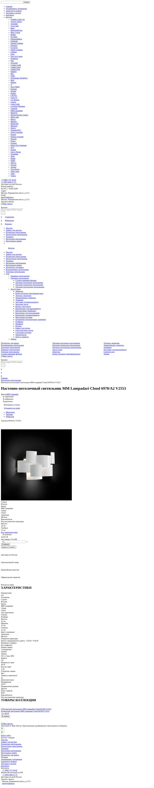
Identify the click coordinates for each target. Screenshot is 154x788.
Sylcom (13, 165)
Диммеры (19, 300)
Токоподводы (20, 335)
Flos (12, 61)
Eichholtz (14, 41)
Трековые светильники (20, 276)
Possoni (13, 139)
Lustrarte (14, 108)
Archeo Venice (16, 22)
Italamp (13, 82)
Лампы (13, 339)
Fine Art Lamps (16, 56)
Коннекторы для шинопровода (28, 309)
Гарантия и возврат (14, 11)
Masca (13, 119)
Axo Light (15, 26)
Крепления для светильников (27, 313)
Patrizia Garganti (17, 137)
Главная (9, 6)
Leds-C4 (14, 98)
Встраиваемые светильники (17, 270)
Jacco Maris (15, 87)
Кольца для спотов (23, 306)
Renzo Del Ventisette (19, 145)
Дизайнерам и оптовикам (16, 9)
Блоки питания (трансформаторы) (29, 293)
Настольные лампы (14, 241)
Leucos (13, 102)
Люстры (9, 228)
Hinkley (14, 72)
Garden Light (16, 65)
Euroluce (14, 46)
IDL (12, 74)
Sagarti (13, 150)
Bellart (13, 35)
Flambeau (14, 59)
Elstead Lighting (17, 43)
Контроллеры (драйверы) (25, 311)
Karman (14, 89)
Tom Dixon (15, 169)
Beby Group (15, 32)
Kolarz (13, 93)
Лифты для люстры (14, 230)
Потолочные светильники (16, 235)
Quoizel (14, 143)
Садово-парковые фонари (25, 280)
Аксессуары (15, 289)
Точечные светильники (15, 272)
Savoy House (16, 152)
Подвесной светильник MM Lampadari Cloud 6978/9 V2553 (25, 711)
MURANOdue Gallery (19, 115)
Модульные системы (23, 317)
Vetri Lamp (15, 171)
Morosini (14, 126)
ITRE (13, 76)
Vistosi (13, 176)
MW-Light (15, 117)
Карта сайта (6, 735)
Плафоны (19, 322)
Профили (19, 324)
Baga (13, 28)
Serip (13, 156)
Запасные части (21, 304)
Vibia (13, 174)
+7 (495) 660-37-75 (8, 182)
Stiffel (13, 161)
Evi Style (14, 48)
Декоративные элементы (25, 298)
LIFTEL (14, 95)
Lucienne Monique (18, 106)
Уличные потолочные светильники (29, 287)
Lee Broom (15, 100)
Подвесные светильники (16, 232)
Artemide (14, 24)
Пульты (18, 326)
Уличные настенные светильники (29, 283)
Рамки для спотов (22, 328)
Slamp (13, 158)
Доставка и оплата (13, 13)
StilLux (13, 163)
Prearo (13, 141)
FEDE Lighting (16, 50)
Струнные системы (23, 333)
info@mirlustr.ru (7, 197)
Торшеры (9, 237)
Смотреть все (109, 352)
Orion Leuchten (17, 132)
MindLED (15, 124)
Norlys (13, 128)
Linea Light (15, 104)
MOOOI (14, 113)
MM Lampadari (17, 111)
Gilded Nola (15, 69)
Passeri (13, 135)
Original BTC (16, 130)
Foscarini (14, 63)
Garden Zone (16, 67)
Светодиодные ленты (24, 330)
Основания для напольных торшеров (30, 319)
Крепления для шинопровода (27, 315)
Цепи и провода (22, 337)
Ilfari (12, 80)
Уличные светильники (20, 278)
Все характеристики (9, 532)
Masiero (14, 122)
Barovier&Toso (16, 30)
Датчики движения (23, 296)
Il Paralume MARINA (19, 78)
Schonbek (14, 154)
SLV (12, 148)
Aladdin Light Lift (18, 19)
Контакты (10, 15)
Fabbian (14, 52)
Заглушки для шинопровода (26, 302)
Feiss (12, 54)
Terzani (13, 167)
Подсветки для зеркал (15, 267)
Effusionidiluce (16, 39)
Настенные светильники (16, 239)
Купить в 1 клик (7, 547)
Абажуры (19, 291)
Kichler (13, 91)
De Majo (14, 37)
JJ (11, 85)
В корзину (5, 544)
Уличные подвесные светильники (29, 285)
